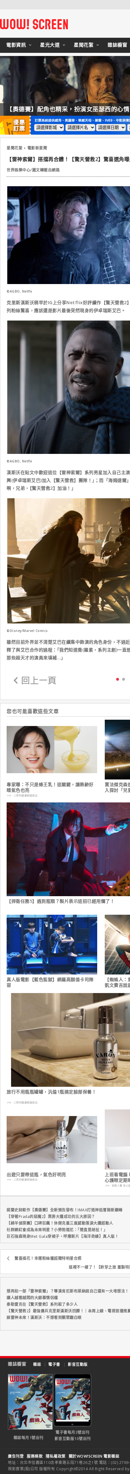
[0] (117, 679)
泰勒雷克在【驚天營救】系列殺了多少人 (42, 1304)
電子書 (54, 1364)
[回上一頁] (35, 680)
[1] (123, 679)
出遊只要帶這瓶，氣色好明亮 (36, 1174)
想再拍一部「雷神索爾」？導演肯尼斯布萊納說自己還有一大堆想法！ (68, 1291)
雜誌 (37, 1364)
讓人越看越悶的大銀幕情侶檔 (32, 1297)
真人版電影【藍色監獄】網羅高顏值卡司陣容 (50, 982)
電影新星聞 (37, 148)
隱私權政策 (56, 1456)
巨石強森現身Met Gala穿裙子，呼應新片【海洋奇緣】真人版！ (63, 1236)
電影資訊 (16, 45)
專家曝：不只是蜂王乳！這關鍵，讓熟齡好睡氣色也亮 (50, 787)
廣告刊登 (16, 1456)
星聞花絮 (83, 45)
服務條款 (35, 1456)
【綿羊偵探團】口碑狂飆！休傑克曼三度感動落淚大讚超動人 (60, 1223)
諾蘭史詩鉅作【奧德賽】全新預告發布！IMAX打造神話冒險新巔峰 (65, 1210)
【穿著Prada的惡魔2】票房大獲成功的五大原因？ (51, 1216)
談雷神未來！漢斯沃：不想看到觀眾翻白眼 (44, 1317)
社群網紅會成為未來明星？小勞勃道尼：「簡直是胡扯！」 (57, 1229)
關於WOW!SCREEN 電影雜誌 (94, 1456)
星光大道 (50, 45)
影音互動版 (78, 1364)
